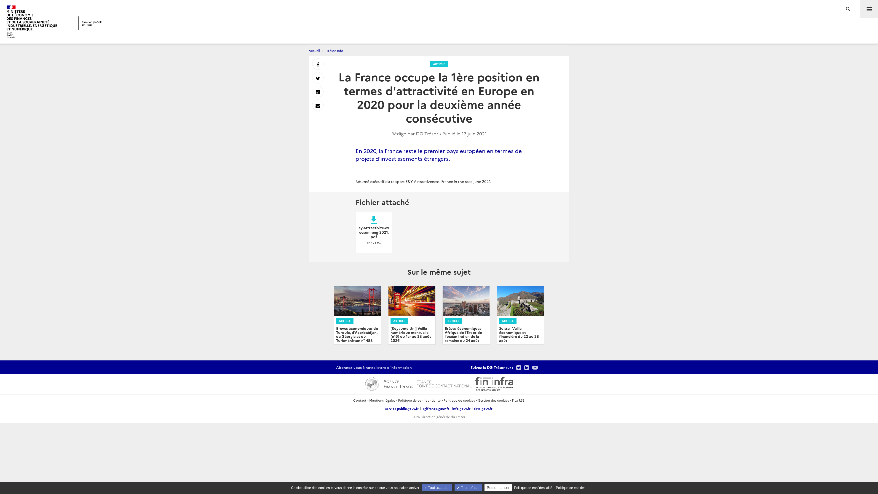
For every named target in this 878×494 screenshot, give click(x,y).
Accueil (314, 50)
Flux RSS (518, 400)
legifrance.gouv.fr (435, 408)
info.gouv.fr (461, 408)
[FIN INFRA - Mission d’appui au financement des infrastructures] (494, 383)
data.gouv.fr (483, 408)
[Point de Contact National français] (444, 383)
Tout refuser (470, 488)
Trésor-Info (334, 50)
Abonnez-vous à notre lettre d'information (374, 367)
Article (439, 64)
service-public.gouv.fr (402, 408)
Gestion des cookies (493, 400)
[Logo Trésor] (90, 23)
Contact (359, 400)
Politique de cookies (459, 400)
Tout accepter (438, 488)
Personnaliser (498, 488)
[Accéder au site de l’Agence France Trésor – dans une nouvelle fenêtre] (389, 383)
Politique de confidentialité (419, 400)
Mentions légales (382, 400)
